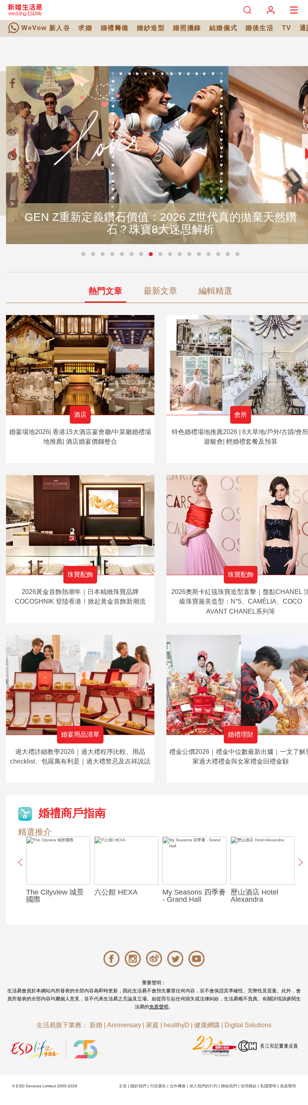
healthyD (176, 1025)
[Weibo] (12, 131)
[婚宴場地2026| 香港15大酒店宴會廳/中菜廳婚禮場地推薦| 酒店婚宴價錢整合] (80, 365)
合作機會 (178, 1086)
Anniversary (124, 1025)
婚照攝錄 (187, 27)
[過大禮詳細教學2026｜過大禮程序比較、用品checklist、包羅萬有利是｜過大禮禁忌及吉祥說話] (80, 685)
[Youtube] (12, 204)
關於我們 (138, 1086)
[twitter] (12, 180)
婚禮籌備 (115, 27)
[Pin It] (12, 155)
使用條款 (249, 1086)
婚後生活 (259, 27)
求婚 (85, 27)
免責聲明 (158, 1007)
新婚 (95, 1025)
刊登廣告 (158, 1086)
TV (287, 27)
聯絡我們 (229, 1086)
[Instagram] (12, 107)
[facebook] (12, 83)
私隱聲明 (268, 1086)
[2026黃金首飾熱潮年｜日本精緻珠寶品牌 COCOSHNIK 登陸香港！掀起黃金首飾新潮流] (80, 525)
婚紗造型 (151, 27)
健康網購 (207, 1025)
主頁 (123, 1086)
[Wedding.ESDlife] (25, 10)
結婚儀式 (223, 27)
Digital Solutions (248, 1025)
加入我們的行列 (203, 1086)
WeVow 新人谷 (45, 27)
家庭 (152, 1025)
